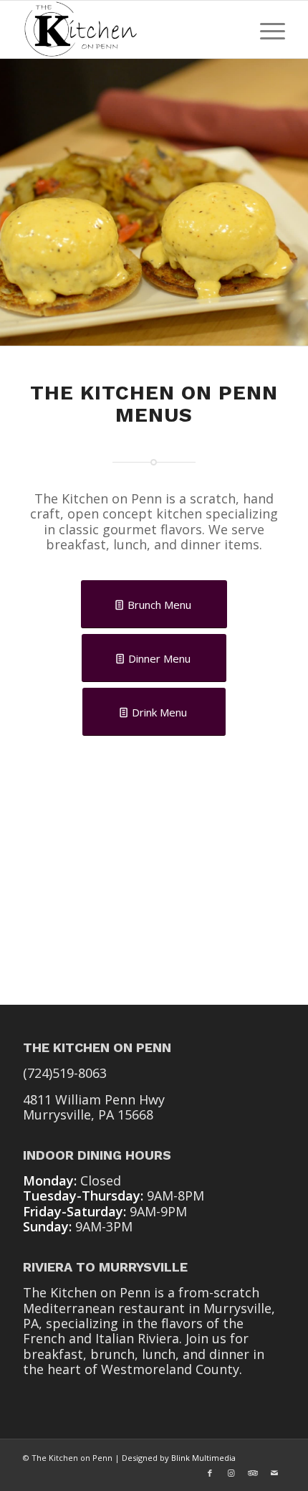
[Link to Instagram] (231, 1473)
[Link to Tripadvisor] (253, 1473)
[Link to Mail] (274, 1473)
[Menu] (265, 29)
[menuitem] (265, 29)
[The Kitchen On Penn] (127, 29)
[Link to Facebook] (210, 1473)
